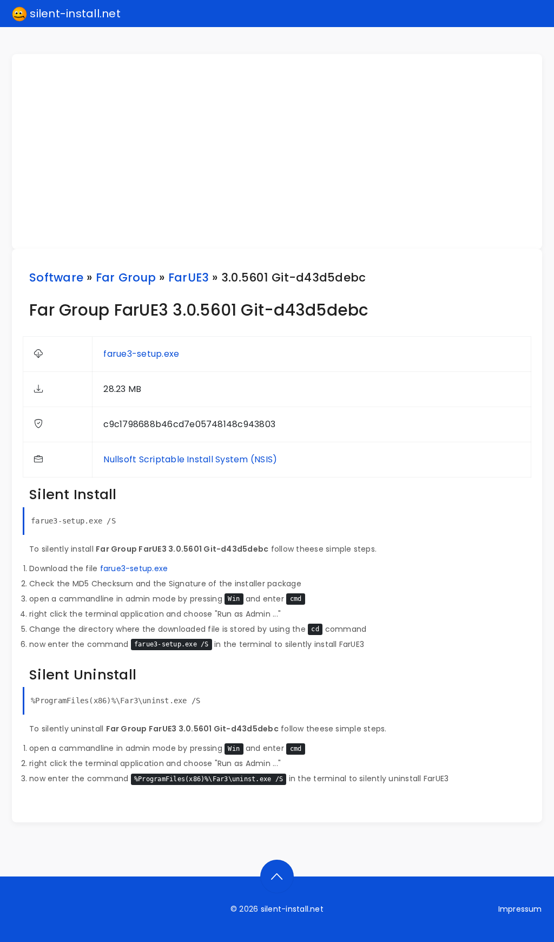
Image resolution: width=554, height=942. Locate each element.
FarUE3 (188, 277)
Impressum (520, 909)
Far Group (126, 277)
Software (56, 277)
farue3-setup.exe (141, 354)
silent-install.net (74, 13)
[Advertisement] (283, 151)
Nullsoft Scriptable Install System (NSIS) (190, 459)
